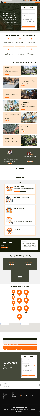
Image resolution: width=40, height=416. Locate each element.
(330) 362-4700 (27, 0)
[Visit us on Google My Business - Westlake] (9, 0)
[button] (20, 382)
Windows (13, 394)
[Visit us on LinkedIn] (3, 0)
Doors (12, 395)
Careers (4, 398)
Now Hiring (38, 0)
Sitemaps (4, 399)
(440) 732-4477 (34, 0)
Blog (3, 396)
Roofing (12, 392)
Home (3, 392)
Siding (12, 393)
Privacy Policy (32, 365)
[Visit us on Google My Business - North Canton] (7, 0)
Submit (28, 26)
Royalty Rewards (5, 394)
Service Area (4, 395)
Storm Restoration (14, 396)
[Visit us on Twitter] (11, 0)
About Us (4, 393)
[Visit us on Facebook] (1, 0)
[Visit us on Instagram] (5, 0)
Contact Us (4, 397)
